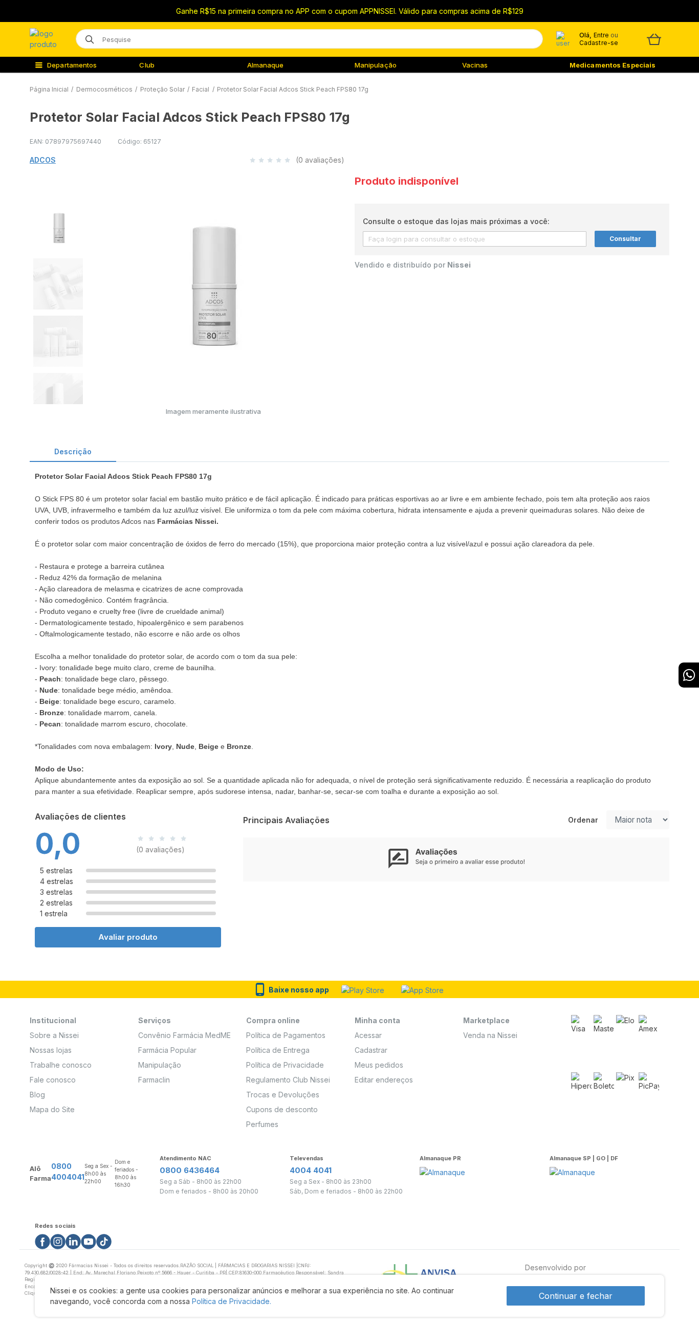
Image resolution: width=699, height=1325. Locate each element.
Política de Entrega (278, 1050)
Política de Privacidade (285, 1065)
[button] (57, 225)
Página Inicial (49, 89)
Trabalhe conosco (61, 1065)
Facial (200, 89)
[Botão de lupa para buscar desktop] (86, 36)
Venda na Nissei (490, 1035)
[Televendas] (689, 675)
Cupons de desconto (282, 1109)
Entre (601, 35)
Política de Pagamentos (285, 1035)
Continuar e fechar (576, 1296)
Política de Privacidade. (231, 1301)
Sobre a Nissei (54, 1035)
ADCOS (43, 160)
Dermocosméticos (104, 89)
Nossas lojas (51, 1050)
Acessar (368, 1035)
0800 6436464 (190, 1170)
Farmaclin (154, 1079)
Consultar (625, 238)
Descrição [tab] (73, 451)
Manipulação (376, 65)
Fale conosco (53, 1079)
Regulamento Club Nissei (288, 1079)
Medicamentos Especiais (613, 65)
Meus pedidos (379, 1065)
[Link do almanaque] (442, 1169)
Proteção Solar (162, 89)
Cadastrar (371, 1050)
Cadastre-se (598, 43)
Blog (37, 1094)
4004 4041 (311, 1170)
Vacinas (475, 65)
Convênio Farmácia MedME (184, 1035)
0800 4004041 (67, 1171)
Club (146, 65)
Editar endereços (384, 1079)
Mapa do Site (52, 1109)
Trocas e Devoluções (282, 1094)
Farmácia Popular (167, 1050)
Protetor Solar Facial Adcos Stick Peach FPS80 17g (292, 89)
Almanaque (265, 65)
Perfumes (262, 1124)
